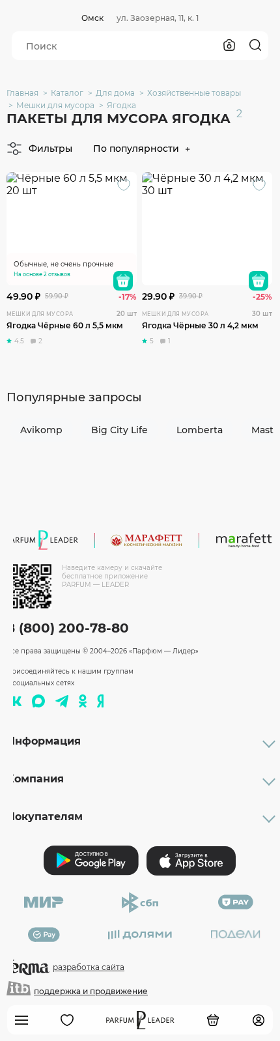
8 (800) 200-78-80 (68, 628)
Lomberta (199, 430)
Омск (92, 18)
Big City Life (119, 430)
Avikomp (41, 430)
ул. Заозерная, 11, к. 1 (158, 18)
